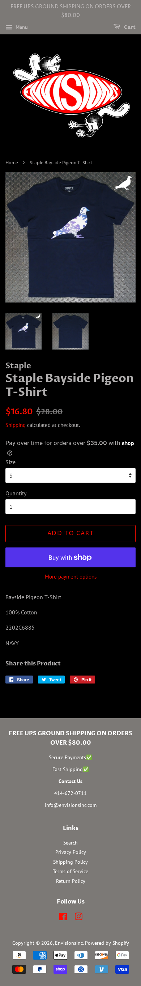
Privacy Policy (70, 852)
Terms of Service (70, 871)
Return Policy (70, 881)
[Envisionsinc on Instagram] (78, 918)
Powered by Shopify (107, 943)
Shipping (15, 425)
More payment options (71, 576)
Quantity (15, 493)
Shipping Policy (70, 862)
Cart (129, 27)
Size (10, 462)
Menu (21, 27)
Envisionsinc (69, 943)
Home (11, 163)
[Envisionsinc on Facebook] (63, 918)
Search (70, 842)
